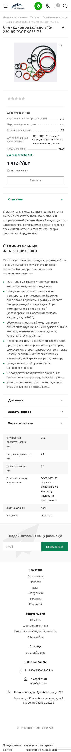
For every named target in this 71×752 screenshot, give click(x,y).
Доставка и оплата (35, 625)
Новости (35, 582)
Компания (35, 570)
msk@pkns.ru (38, 683)
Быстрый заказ (35, 652)
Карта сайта (35, 636)
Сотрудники (36, 593)
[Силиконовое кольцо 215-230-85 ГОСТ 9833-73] (35, 62)
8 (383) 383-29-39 (37, 670)
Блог (35, 587)
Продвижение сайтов (12, 745)
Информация (35, 613)
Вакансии (36, 598)
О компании (35, 576)
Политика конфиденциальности (35, 631)
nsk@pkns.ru (39, 679)
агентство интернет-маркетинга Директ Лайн (42, 745)
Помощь (35, 620)
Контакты (35, 604)
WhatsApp (38, 6)
